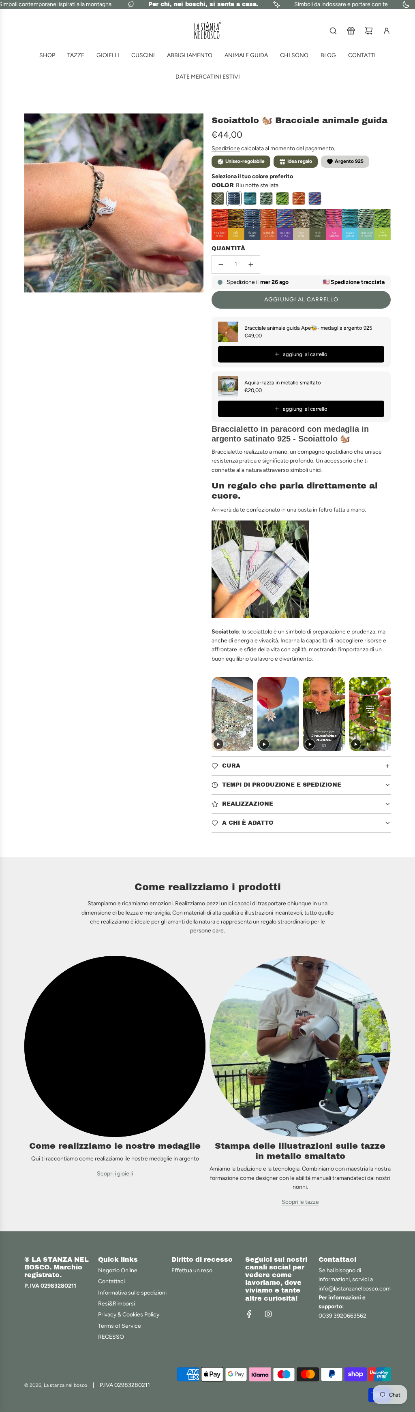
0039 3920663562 (342, 1315)
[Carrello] (369, 31)
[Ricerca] (333, 31)
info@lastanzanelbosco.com (355, 1288)
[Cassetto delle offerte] (351, 31)
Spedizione (226, 148)
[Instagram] (268, 1314)
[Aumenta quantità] (251, 264)
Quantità (228, 248)
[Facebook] (249, 1314)
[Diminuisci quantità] (221, 264)
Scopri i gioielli (115, 1173)
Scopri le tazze (300, 1202)
